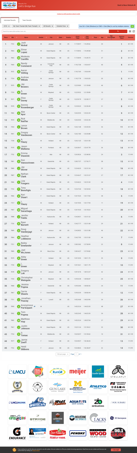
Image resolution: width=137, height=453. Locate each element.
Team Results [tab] (26, 20)
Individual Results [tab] (10, 20)
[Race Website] (9, 5)
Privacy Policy (36, 450)
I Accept (116, 450)
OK (132, 26)
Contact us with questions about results (68, 14)
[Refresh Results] (133, 31)
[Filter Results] (130, 31)
